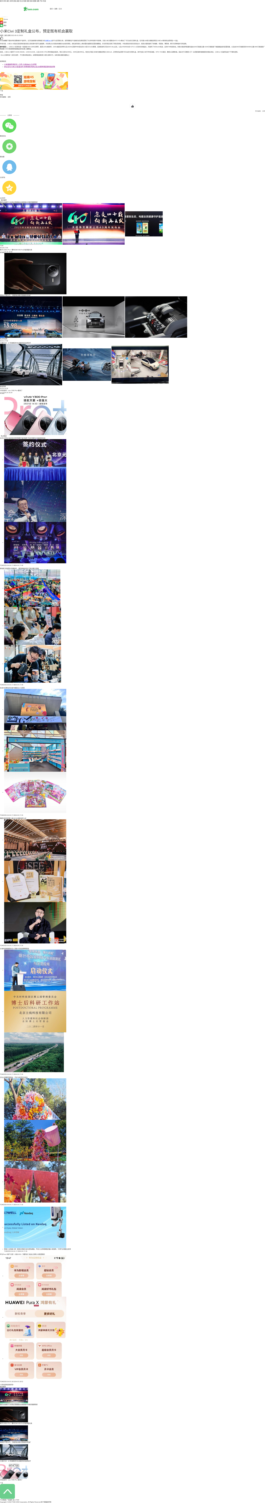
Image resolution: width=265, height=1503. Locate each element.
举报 (1, 95)
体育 (11, 1)
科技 (44, 1)
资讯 (4, 1)
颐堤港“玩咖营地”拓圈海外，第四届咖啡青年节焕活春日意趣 (19, 568)
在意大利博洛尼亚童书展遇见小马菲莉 (12, 688)
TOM (1, 565)
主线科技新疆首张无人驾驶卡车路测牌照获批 (14, 948)
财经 (31, 1)
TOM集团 (3, 1500)
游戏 (14, 1)
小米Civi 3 (48, 40)
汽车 (41, 1)
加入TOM (16, 1500)
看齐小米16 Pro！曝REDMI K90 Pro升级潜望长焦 (16, 250)
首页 (1, 1)
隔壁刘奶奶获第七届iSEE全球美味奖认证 (13, 818)
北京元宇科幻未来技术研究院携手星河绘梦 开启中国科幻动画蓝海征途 (22, 438)
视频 (27, 1)
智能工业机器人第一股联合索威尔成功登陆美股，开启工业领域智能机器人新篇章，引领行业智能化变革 (37, 1249)
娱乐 (8, 1)
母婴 (24, 1)
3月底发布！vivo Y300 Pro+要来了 (11, 390)
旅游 (18, 1)
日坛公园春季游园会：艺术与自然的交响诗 (14, 1077)
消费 (37, 1)
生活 (21, 1)
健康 (34, 1)
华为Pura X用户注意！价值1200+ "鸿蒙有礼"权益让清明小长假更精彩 (22, 1254)
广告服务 (9, 1500)
